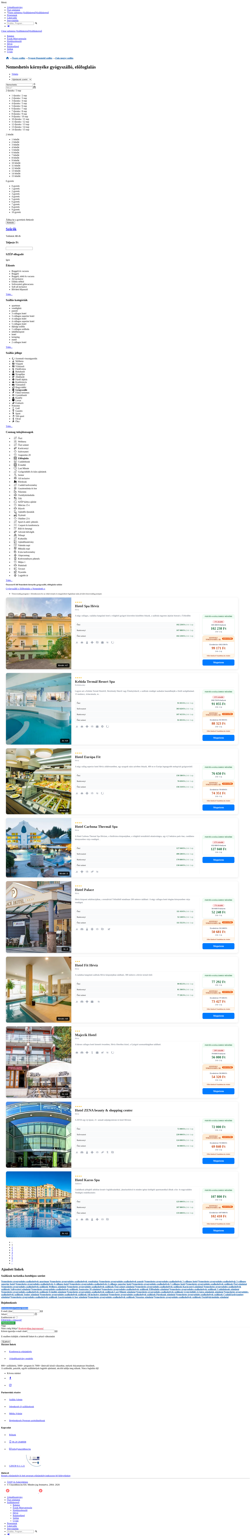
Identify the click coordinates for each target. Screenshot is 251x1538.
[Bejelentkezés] (8, 26)
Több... (9, 294)
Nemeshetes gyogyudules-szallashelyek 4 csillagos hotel (42, 1284)
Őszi (19, 438)
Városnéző (20, 384)
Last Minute (23, 468)
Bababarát (20, 371)
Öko (17, 421)
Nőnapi (21, 535)
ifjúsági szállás (18, 326)
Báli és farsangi (24, 528)
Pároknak (22, 482)
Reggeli (15, 273)
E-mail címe (6, 1311)
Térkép (15, 74)
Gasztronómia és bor (27, 488)
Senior (20, 475)
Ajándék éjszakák (25, 512)
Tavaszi (21, 569)
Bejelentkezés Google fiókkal (14, 1308)
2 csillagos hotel (19, 342)
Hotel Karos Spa (87, 1180)
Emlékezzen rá (8, 1317)
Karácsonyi (22, 448)
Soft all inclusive (19, 287)
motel (14, 339)
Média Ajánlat (15, 1413)
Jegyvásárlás (12, 20)
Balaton (10, 36)
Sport (17, 413)
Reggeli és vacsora (20, 271)
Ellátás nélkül (18, 281)
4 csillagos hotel (19, 318)
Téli (19, 498)
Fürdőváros (20, 369)
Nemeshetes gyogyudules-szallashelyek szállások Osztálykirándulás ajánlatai (191, 1297)
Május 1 (21, 562)
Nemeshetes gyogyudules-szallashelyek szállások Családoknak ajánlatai (204, 1289)
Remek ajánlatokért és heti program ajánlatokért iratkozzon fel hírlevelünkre (35, 1475)
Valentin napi (23, 545)
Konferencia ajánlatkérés (20, 1351)
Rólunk (12, 1435)
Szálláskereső (42, 12)
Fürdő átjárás (21, 379)
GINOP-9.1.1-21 (17, 1466)
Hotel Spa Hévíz (87, 606)
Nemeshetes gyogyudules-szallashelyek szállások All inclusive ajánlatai (74, 1294)
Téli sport (19, 416)
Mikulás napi (23, 548)
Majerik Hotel (85, 1035)
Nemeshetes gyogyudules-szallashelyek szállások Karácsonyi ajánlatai (169, 1286)
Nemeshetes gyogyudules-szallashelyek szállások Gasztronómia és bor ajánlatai (48, 1297)
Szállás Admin (15, 1399)
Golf (17, 408)
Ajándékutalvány (15, 7)
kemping (16, 337)
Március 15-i (23, 505)
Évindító (21, 465)
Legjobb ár (22, 575)
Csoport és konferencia (28, 525)
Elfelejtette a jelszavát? (11, 1320)
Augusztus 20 (24, 455)
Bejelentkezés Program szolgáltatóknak (27, 1420)
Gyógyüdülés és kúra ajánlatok (31, 471)
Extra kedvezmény (26, 552)
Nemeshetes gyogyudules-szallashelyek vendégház (74, 1281)
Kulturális (22, 538)
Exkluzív (19, 403)
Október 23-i (23, 518)
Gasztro (19, 411)
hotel (14, 334)
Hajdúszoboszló (14, 41)
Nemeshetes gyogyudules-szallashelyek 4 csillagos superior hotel (100, 1284)
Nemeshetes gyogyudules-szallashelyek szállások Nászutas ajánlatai (120, 1297)
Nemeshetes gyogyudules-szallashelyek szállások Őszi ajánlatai (216, 1284)
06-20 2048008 (18, 1442)
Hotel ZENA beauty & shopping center (104, 1110)
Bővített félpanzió (20, 289)
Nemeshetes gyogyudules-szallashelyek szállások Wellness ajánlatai (33, 1286)
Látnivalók (12, 18)
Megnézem (218, 662)
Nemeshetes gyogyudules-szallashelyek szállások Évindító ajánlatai (33, 1292)
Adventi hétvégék (25, 532)
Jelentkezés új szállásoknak (21, 1406)
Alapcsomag (23, 555)
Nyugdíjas (20, 374)
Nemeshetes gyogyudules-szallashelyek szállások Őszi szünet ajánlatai (101, 1286)
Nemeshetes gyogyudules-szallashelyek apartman (25, 1281)
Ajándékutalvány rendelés (21, 1358)
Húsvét (21, 508)
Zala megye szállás (64, 58)
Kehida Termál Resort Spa (95, 681)
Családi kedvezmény (27, 485)
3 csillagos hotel (19, 313)
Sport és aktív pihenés (27, 522)
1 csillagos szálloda (20, 329)
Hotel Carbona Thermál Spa (96, 827)
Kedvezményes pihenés (28, 558)
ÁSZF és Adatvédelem (17, 1482)
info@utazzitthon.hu (21, 1449)
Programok (12, 15)
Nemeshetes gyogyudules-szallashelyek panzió (121, 1281)
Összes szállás (18, 58)
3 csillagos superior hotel (23, 316)
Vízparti (19, 364)
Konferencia (21, 382)
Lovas (18, 400)
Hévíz (9, 44)
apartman (16, 305)
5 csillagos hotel (19, 324)
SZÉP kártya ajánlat (26, 502)
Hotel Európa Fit (88, 757)
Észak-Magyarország (16, 38)
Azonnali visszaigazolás (26, 358)
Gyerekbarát (21, 395)
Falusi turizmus (22, 392)
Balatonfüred (13, 46)
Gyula (10, 51)
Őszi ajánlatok (13, 10)
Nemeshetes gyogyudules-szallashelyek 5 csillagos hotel (158, 1284)
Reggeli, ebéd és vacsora (23, 276)
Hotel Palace (84, 890)
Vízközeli (19, 366)
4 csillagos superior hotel (23, 321)
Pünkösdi (22, 565)
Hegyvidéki (20, 387)
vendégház (16, 308)
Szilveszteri (22, 451)
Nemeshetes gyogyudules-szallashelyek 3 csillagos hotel (171, 1281)
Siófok (10, 49)
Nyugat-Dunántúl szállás (40, 58)
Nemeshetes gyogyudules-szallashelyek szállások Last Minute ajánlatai (101, 1292)
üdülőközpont (18, 332)
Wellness (19, 361)
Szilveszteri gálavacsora (22, 284)
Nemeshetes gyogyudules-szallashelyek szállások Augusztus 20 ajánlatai (66, 1289)
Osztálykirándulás (25, 495)
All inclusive (17, 279)
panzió (15, 311)
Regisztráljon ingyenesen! (31, 1328)
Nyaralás (21, 572)
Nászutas (16, 405)
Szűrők (11, 229)
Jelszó (4, 1314)
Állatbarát (19, 377)
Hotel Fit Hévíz (86, 965)
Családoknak (23, 461)
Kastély (18, 398)
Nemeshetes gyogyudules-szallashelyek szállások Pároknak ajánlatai (142, 1294)
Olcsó (18, 419)
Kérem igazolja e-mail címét (14, 1331)
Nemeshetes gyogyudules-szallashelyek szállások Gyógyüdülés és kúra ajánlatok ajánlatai (179, 1292)
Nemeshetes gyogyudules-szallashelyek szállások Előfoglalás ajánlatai (135, 1289)
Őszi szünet (23, 445)
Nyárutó (21, 515)
